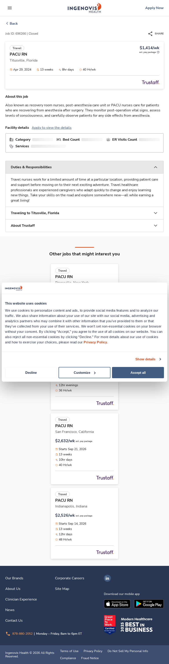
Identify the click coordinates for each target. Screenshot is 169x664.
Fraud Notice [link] (90, 658)
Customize (82, 372)
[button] (84, 167)
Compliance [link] (68, 658)
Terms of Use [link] (69, 651)
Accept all (138, 372)
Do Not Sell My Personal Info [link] (128, 651)
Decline (31, 372)
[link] (84, 8)
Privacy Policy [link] (93, 651)
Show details (145, 359)
